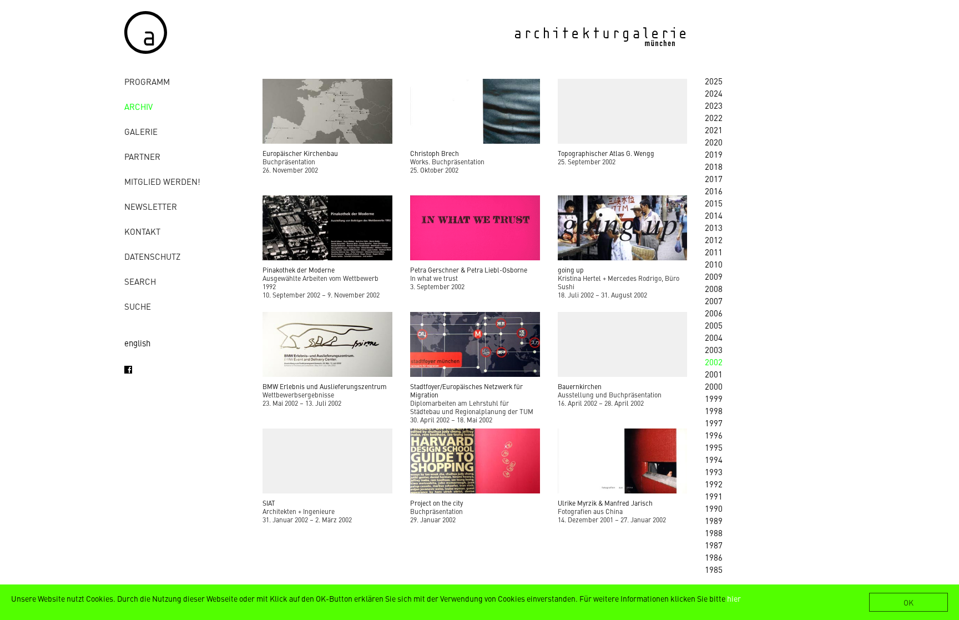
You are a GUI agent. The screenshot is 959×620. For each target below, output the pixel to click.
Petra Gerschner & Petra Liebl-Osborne (468, 269)
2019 (714, 154)
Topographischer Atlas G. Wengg (606, 153)
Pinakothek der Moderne (299, 269)
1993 (714, 471)
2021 (714, 129)
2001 (714, 374)
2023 (714, 105)
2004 (714, 337)
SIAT (269, 502)
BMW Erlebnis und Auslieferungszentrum (325, 386)
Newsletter (150, 206)
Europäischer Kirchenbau (300, 153)
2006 (714, 313)
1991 (714, 496)
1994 (714, 459)
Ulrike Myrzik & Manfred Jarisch (605, 502)
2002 (714, 361)
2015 (714, 203)
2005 (714, 325)
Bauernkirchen (580, 386)
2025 (714, 81)
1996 (714, 435)
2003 (714, 349)
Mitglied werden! (162, 181)
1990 (714, 508)
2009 (714, 276)
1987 (714, 545)
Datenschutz (152, 256)
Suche (137, 306)
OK (908, 602)
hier (734, 598)
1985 (714, 569)
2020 (714, 142)
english (137, 343)
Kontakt (142, 231)
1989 (714, 520)
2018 (714, 166)
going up (571, 269)
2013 (714, 227)
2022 (714, 117)
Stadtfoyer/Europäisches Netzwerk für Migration (466, 390)
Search (140, 281)
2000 (714, 386)
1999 (714, 398)
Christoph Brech (434, 153)
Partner (142, 156)
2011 (714, 252)
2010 (714, 264)
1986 (714, 557)
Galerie (141, 131)
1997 (714, 423)
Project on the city (436, 502)
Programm (147, 81)
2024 (714, 93)
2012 (714, 239)
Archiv (138, 106)
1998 (714, 410)
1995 (714, 447)
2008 (714, 288)
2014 (714, 215)
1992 (714, 484)
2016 (714, 190)
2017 (714, 178)
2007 (714, 300)
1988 (714, 532)
